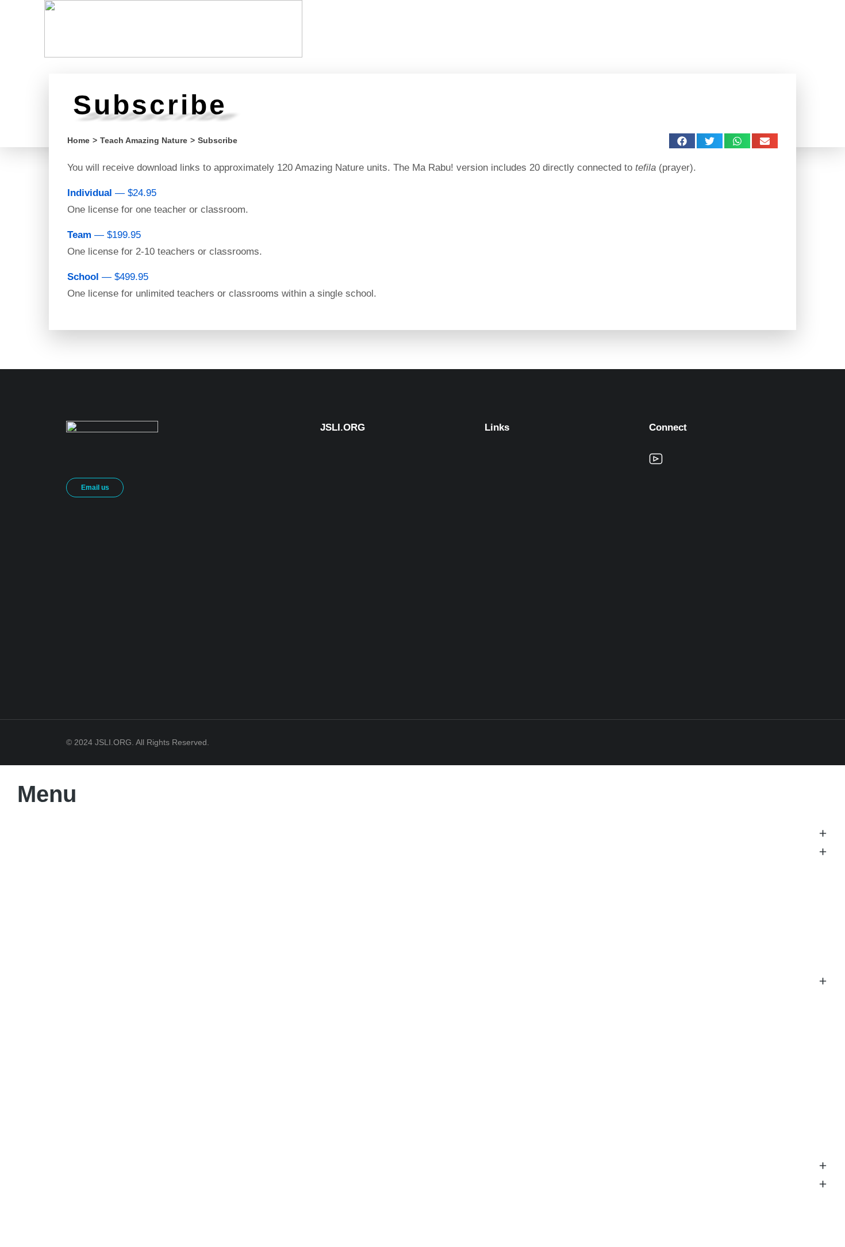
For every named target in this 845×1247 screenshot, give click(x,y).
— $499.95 (107, 276)
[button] (682, 140)
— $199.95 (104, 234)
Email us (95, 488)
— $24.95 (111, 192)
